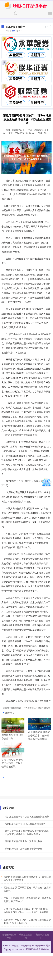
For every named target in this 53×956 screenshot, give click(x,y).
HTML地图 (45, 945)
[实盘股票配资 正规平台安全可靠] (12, 725)
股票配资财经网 (33, 949)
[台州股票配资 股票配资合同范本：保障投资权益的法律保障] (39, 723)
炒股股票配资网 (25, 936)
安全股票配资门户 (42, 936)
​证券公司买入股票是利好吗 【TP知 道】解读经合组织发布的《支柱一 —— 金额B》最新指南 (27, 910)
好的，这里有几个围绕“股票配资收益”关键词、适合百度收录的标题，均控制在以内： (27, 832)
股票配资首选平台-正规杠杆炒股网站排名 (25, 823)
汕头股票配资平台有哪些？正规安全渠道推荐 (27, 816)
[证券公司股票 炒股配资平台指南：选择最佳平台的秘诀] (12, 749)
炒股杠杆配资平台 (9, 936)
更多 (46, 26)
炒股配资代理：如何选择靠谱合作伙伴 (23, 848)
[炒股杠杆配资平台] (25, 5)
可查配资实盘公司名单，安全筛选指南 (23, 841)
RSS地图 (36, 945)
